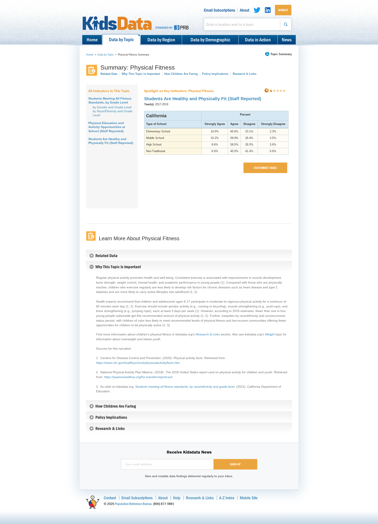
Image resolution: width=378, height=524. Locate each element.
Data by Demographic (210, 40)
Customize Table (265, 168)
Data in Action (258, 40)
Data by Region (161, 40)
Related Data (108, 73)
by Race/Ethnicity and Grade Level (112, 113)
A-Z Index (226, 497)
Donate (283, 10)
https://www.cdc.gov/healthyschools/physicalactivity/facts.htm (138, 363)
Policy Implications (215, 73)
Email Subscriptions (219, 10)
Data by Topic (121, 39)
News (287, 40)
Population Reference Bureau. (133, 503)
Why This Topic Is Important (141, 73)
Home (92, 40)
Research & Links (244, 73)
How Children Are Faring (181, 73)
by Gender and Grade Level (112, 107)
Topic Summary (281, 54)
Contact (110, 497)
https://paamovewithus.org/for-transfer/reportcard (138, 377)
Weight (270, 334)
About (244, 10)
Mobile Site (249, 497)
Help (176, 497)
